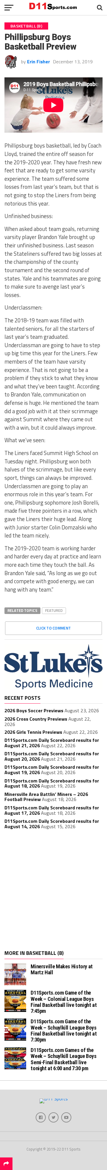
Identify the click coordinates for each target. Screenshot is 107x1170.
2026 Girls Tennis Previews (33, 732)
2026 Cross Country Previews (35, 718)
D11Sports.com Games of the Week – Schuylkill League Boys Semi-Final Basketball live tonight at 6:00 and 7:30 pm (63, 1059)
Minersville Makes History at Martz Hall (62, 969)
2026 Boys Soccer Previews (33, 710)
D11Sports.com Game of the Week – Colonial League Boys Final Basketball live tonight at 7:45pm (64, 1002)
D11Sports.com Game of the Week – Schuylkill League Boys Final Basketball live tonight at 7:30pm (64, 1030)
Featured (54, 610)
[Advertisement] (53, 890)
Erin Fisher (38, 61)
